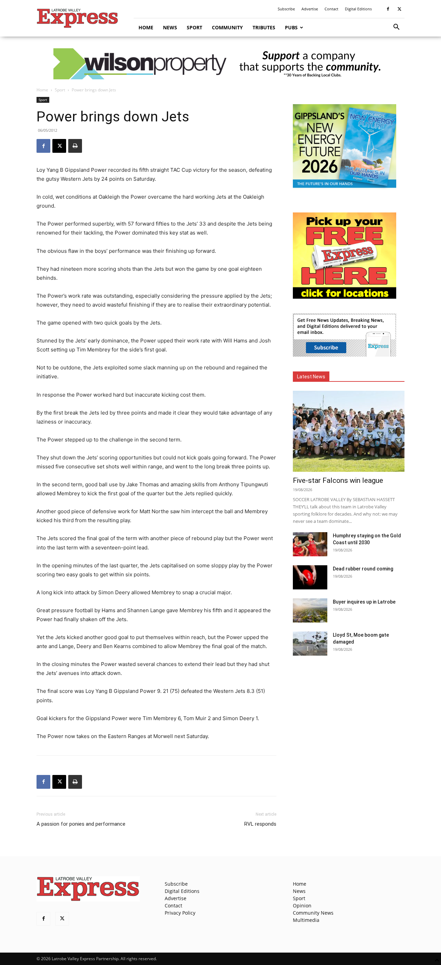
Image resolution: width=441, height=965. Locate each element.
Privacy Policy (180, 912)
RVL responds (260, 824)
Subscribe (286, 8)
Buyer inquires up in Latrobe (364, 602)
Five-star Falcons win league (338, 480)
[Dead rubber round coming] (310, 577)
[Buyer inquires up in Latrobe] (310, 610)
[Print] (75, 146)
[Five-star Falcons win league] (348, 431)
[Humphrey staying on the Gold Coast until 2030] (310, 544)
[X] (399, 9)
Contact (331, 8)
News (170, 27)
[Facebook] (388, 9)
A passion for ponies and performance (81, 824)
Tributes (264, 27)
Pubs (291, 27)
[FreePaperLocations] (344, 297)
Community (227, 27)
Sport (194, 27)
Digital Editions (358, 8)
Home (146, 27)
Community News (313, 912)
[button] (396, 27)
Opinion (302, 905)
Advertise (309, 8)
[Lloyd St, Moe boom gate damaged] (310, 643)
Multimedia (306, 920)
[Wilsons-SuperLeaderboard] (220, 63)
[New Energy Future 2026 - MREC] (344, 188)
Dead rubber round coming (363, 568)
